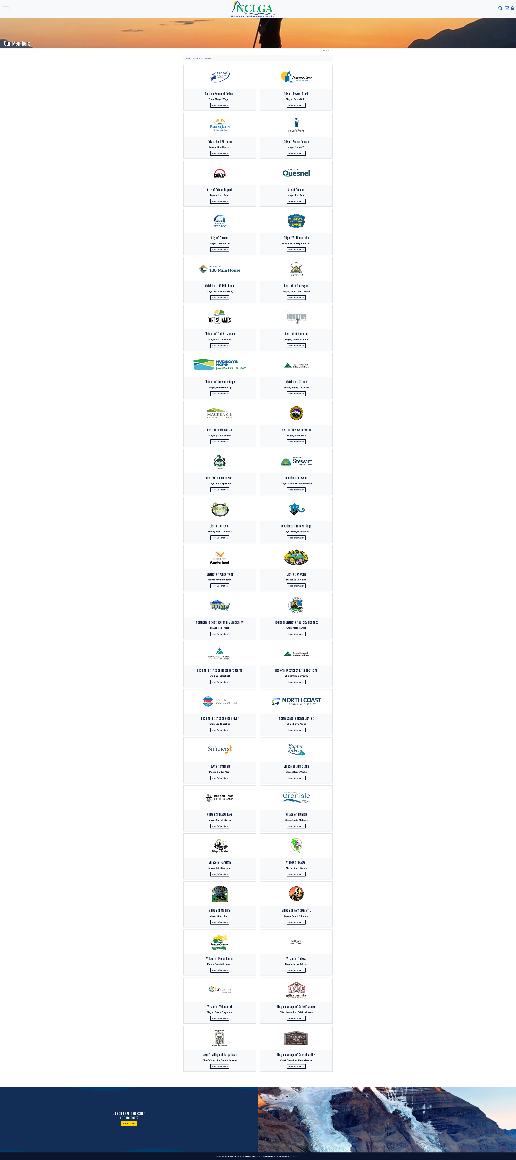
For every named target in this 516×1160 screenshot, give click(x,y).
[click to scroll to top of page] (511, 1154)
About (195, 58)
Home (188, 58)
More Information (220, 105)
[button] (500, 8)
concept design (296, 1156)
